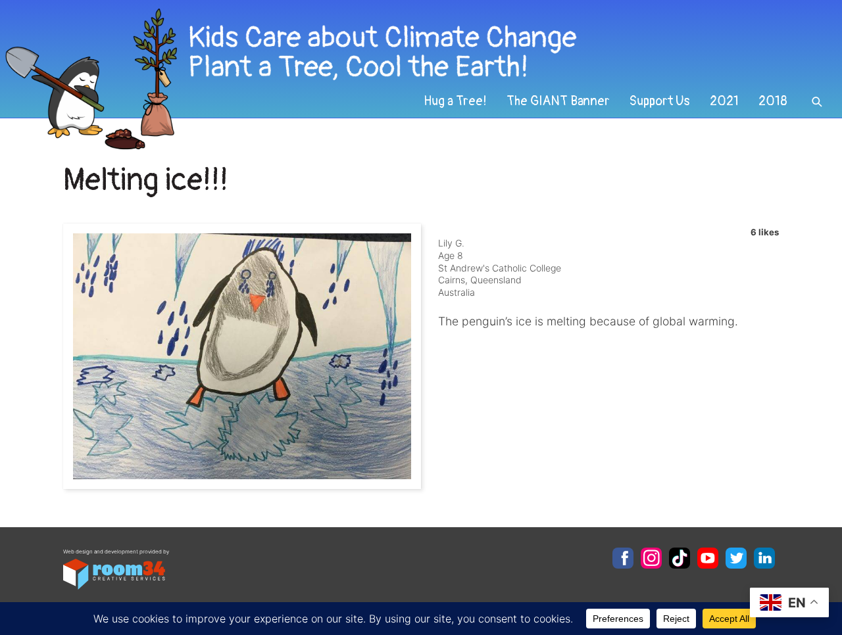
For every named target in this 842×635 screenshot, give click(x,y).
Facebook (622, 558)
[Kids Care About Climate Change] (342, 79)
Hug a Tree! (455, 101)
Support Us (660, 101)
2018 (772, 101)
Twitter (736, 558)
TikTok (679, 558)
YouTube (707, 558)
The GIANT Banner (558, 101)
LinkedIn (764, 558)
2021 (724, 101)
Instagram (651, 558)
